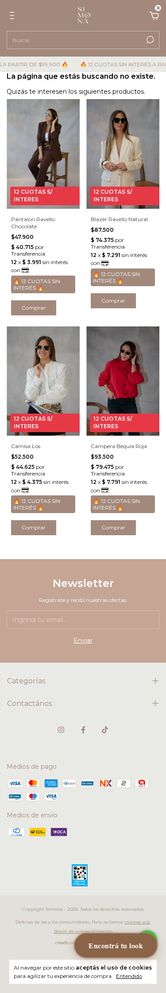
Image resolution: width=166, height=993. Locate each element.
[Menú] (13, 16)
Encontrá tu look (116, 945)
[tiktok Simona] (104, 729)
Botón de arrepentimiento (83, 931)
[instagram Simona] (61, 729)
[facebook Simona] (83, 729)
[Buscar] (149, 39)
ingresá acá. (137, 922)
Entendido (129, 976)
